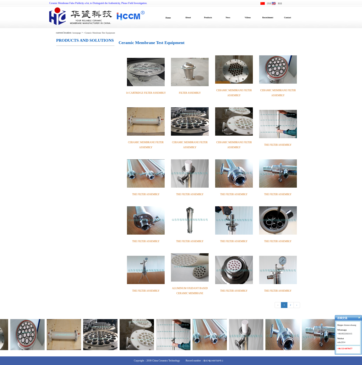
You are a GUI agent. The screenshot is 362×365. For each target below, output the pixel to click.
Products (208, 17)
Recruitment (267, 17)
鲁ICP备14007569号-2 (213, 361)
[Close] (357, 318)
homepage (76, 33)
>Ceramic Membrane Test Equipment (99, 33)
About (188, 17)
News (228, 17)
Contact (287, 17)
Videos (248, 17)
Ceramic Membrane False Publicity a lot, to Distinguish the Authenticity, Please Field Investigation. (98, 3)
